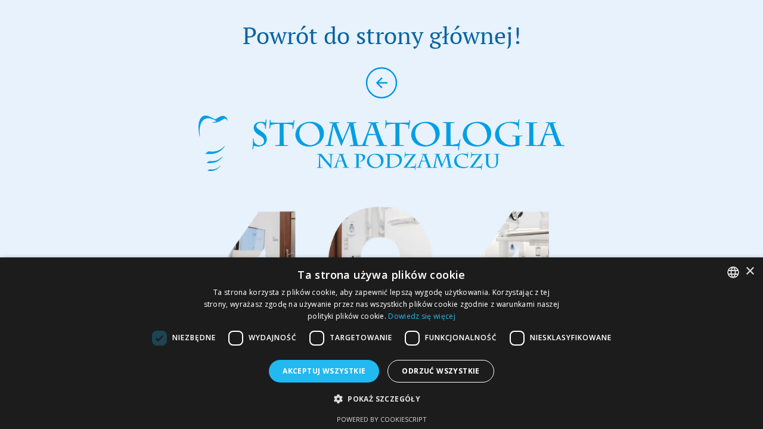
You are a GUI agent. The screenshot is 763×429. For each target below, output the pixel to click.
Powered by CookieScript (382, 419)
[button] (381, 398)
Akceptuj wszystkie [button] (324, 371)
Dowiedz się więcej (421, 316)
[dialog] (381, 343)
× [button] (749, 271)
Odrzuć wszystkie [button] (440, 371)
